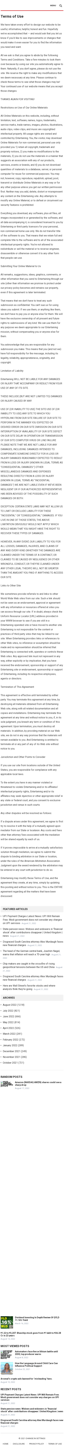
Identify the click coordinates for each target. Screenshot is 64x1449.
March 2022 (9, 1033)
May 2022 (8, 1022)
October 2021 (10, 1062)
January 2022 (10, 1045)
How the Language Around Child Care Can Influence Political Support (36, 1364)
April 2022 (8, 1028)
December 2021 (11, 1051)
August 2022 (10, 1004)
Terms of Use (55, 1444)
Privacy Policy (36, 1444)
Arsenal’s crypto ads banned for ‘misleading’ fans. (26, 1379)
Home (5, 1444)
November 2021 (11, 1057)
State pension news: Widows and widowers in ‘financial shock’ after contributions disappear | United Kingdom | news (33, 932)
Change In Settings (35, 1438)
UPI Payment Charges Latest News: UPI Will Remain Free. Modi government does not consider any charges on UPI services (32, 920)
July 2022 (8, 1010)
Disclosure (19, 1444)
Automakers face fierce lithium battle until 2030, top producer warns (36, 1352)
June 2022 (8, 1016)
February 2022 (10, 1039)
